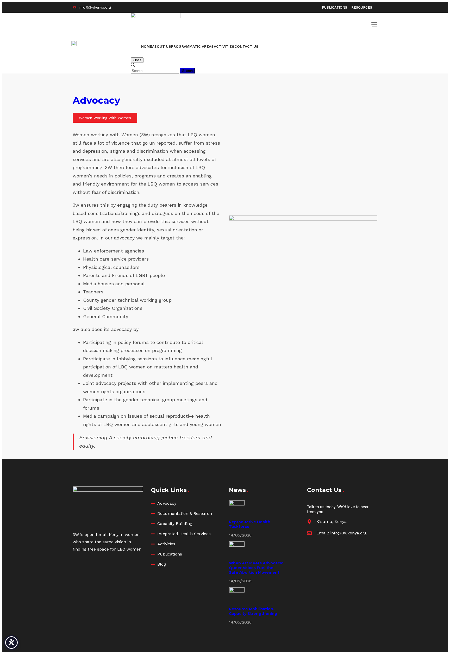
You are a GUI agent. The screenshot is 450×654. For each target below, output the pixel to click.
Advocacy (96, 100)
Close (137, 60)
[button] (374, 24)
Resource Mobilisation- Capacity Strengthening (253, 611)
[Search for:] (155, 70)
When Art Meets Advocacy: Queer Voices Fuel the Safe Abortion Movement (256, 568)
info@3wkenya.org (348, 532)
